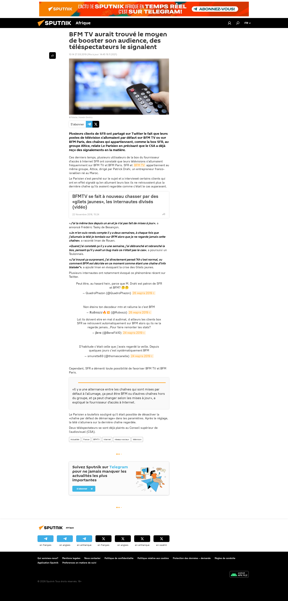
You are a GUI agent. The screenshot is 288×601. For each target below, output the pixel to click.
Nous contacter (92, 558)
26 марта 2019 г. (144, 293)
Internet (107, 439)
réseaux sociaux (122, 439)
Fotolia (74, 117)
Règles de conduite (225, 558)
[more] (163, 214)
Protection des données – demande (192, 558)
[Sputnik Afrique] (56, 27)
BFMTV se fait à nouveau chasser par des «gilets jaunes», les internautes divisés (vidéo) (115, 202)
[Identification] (229, 23)
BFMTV (96, 439)
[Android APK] (239, 574)
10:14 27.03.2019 (77, 54)
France (86, 439)
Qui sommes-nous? (48, 558)
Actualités (74, 439)
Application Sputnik (48, 562)
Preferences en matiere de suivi (79, 562)
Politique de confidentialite (119, 558)
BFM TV (139, 165)
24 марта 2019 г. (134, 333)
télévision (137, 439)
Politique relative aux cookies (153, 558)
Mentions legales (71, 558)
